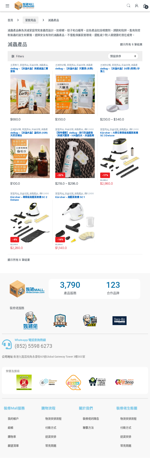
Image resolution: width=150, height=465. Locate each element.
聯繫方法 (88, 427)
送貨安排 (50, 436)
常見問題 (50, 445)
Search (128, 6)
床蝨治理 (33, 65)
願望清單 (13, 445)
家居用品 (30, 20)
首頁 (10, 20)
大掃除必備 (60, 65)
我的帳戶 (13, 418)
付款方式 (50, 427)
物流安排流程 (53, 418)
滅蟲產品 (43, 65)
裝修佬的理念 (91, 418)
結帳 (10, 427)
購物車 (12, 436)
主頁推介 (14, 65)
